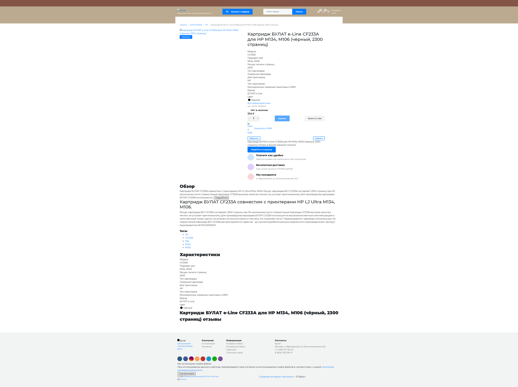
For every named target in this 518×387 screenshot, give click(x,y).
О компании (208, 343)
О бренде (181, 3)
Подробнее (221, 197)
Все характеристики (259, 103)
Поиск (299, 11)
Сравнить (319, 138)
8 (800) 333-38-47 (283, 352)
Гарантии (231, 349)
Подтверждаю (186, 373)
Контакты (233, 3)
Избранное (253, 138)
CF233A (189, 238)
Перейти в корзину (261, 149)
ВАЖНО (204, 3)
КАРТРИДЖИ (196, 25)
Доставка (222, 3)
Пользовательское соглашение (271, 3)
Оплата (213, 3)
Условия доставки (235, 346)
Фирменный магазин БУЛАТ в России (201, 376)
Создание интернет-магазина (276, 376)
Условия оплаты (234, 343)
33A (187, 241)
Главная (183, 25)
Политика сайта (247, 3)
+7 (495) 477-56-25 (284, 349)
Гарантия (192, 3)
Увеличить (186, 37)
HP (206, 25)
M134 (188, 244)
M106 (188, 247)
